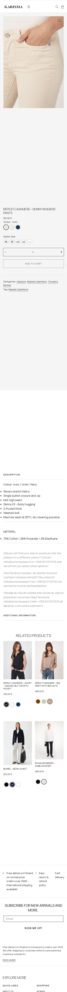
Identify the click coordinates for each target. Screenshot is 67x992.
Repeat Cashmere (37, 281)
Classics (21, 281)
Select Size (9, 236)
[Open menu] (29, 7)
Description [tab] (11, 474)
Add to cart (33, 263)
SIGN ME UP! (33, 928)
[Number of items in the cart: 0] (62, 7)
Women (7, 285)
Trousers (53, 281)
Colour (7, 221)
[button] (59, 20)
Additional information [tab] (19, 615)
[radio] (6, 227)
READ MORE (9, 960)
